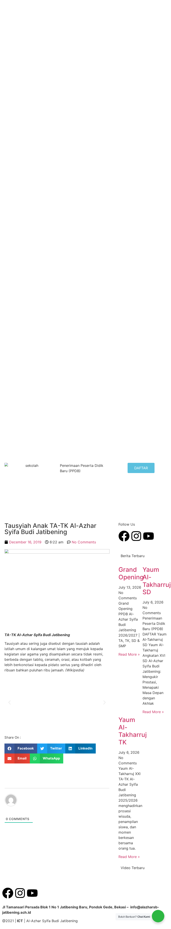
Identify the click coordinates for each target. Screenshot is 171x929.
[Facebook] (7, 893)
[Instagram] (20, 893)
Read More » (129, 654)
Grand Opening (131, 573)
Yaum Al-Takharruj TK (132, 731)
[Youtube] (32, 893)
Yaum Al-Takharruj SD (156, 581)
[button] (9, 702)
